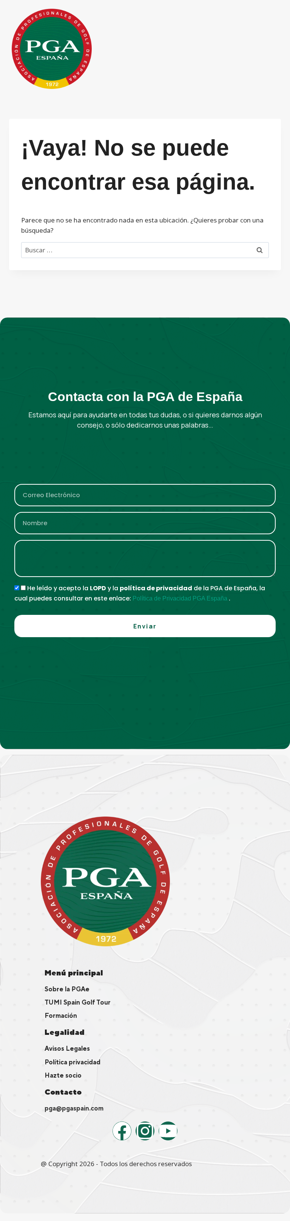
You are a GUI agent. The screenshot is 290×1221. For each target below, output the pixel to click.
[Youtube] (168, 1131)
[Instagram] (145, 1131)
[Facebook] (122, 1131)
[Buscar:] (145, 250)
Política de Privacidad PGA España (181, 598)
